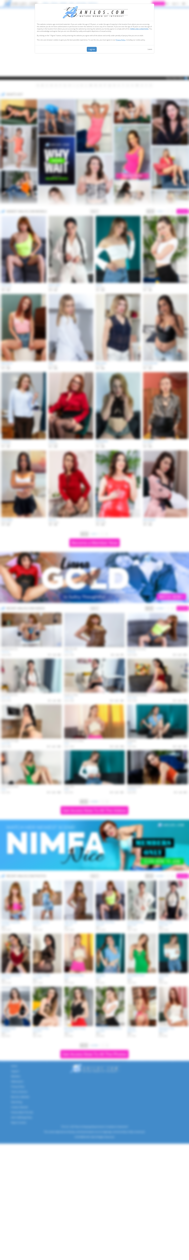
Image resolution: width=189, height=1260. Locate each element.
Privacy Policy (120, 40)
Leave (150, 49)
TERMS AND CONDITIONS (139, 29)
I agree (91, 49)
